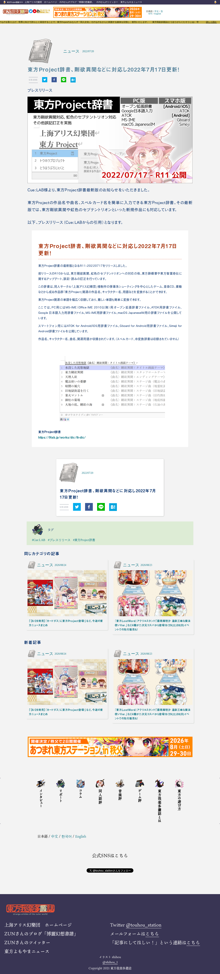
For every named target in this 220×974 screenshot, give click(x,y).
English (157, 13)
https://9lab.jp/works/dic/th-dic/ (62, 437)
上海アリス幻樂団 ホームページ (41, 2)
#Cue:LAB (38, 540)
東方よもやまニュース (131, 2)
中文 (156, 11)
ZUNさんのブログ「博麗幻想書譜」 (77, 2)
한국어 (66, 836)
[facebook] (54, 80)
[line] (63, 80)
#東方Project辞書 (84, 540)
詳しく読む (211, 22)
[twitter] (44, 80)
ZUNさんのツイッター (107, 2)
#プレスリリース (59, 540)
